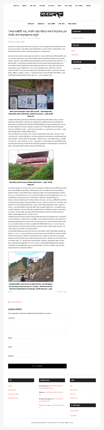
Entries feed (12, 390)
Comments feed (13, 394)
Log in (10, 386)
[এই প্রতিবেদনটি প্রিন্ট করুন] (8, 302)
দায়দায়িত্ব (66, 422)
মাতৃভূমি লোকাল (75, 55)
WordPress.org (13, 398)
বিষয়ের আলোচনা (73, 390)
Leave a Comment (34, 38)
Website (11, 356)
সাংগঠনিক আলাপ (73, 398)
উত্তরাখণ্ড (61, 291)
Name (10, 338)
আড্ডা (71, 386)
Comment (11, 318)
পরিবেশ (11, 291)
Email (10, 347)
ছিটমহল (73, 51)
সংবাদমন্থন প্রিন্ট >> (74, 411)
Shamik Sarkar (43, 405)
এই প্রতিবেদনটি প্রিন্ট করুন (16, 302)
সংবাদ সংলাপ (73, 394)
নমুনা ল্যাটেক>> (73, 415)
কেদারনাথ (65, 291)
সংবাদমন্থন (52, 14)
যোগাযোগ (62, 422)
